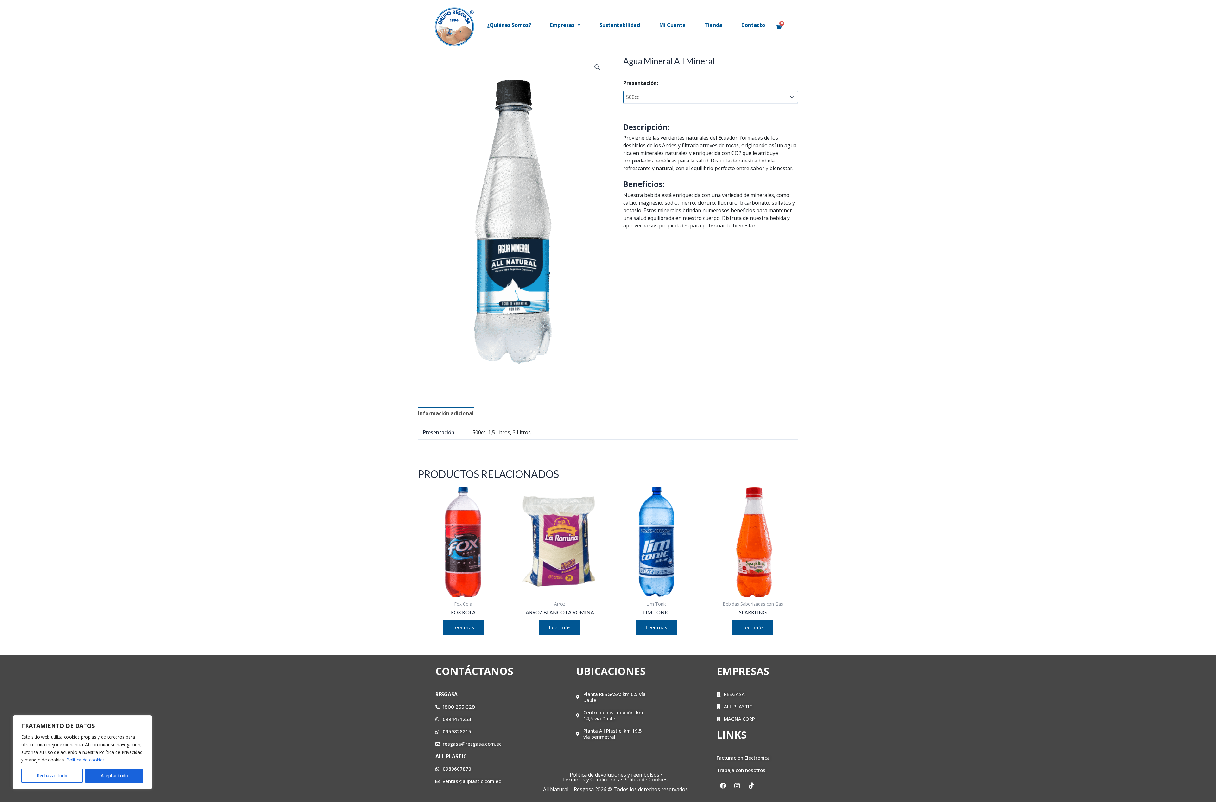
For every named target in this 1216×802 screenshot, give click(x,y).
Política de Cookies (646, 779)
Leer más (463, 627)
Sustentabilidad (619, 25)
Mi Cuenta (672, 25)
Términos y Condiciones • (592, 779)
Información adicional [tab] (446, 413)
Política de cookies (85, 760)
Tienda (713, 25)
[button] (565, 25)
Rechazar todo (52, 776)
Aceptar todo (114, 776)
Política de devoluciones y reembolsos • (616, 774)
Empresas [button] (562, 25)
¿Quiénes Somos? (509, 25)
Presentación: (640, 83)
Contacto (753, 25)
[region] (82, 752)
